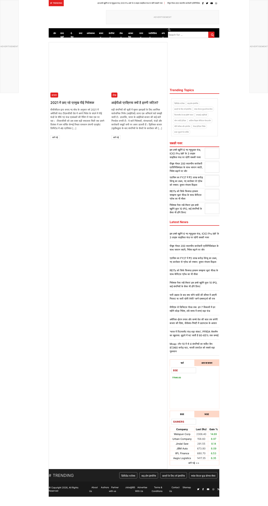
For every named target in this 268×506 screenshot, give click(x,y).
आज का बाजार (206, 363)
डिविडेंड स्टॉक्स (179, 103)
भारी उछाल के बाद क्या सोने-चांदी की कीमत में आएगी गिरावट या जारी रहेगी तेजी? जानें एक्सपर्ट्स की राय (193, 296)
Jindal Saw (182, 443)
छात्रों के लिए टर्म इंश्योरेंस (182, 109)
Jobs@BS (130, 487)
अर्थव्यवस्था (91, 33)
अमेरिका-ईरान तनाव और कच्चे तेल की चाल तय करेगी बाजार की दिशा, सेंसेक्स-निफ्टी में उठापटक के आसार (194, 321)
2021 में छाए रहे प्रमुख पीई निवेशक (72, 103)
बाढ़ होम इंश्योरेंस (192, 103)
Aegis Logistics (182, 458)
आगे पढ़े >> (193, 462)
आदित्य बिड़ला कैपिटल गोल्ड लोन (200, 120)
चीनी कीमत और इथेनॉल (182, 126)
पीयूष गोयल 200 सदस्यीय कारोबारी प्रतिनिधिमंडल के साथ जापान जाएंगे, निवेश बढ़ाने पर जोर (185, 3)
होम (55, 33)
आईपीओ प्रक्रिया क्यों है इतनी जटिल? (134, 103)
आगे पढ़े (55, 137)
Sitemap (187, 487)
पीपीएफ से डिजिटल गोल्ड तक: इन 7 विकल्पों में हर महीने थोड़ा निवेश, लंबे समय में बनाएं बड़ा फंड (192, 309)
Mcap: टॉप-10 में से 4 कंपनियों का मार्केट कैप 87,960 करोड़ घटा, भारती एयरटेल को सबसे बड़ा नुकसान (192, 347)
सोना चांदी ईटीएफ (180, 120)
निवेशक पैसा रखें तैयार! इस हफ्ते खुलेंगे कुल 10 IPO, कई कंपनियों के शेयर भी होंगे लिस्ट (186, 208)
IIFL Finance (182, 453)
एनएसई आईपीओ (201, 115)
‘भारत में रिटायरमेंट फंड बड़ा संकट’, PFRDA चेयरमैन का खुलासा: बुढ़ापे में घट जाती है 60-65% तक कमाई (194, 333)
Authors (105, 487)
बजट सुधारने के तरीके (181, 132)
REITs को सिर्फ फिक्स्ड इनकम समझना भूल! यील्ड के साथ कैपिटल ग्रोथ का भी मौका (185, 195)
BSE (182, 414)
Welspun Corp (182, 434)
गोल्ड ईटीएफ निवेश (199, 126)
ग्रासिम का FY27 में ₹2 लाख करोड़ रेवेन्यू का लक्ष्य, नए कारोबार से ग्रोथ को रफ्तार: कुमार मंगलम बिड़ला (186, 181)
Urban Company (182, 438)
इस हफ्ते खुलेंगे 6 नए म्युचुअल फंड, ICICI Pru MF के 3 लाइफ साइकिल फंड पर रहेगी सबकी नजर (117, 3)
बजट (80, 33)
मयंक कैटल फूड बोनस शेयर (203, 109)
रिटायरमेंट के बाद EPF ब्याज (183, 115)
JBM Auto (182, 448)
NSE (207, 414)
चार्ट (182, 363)
